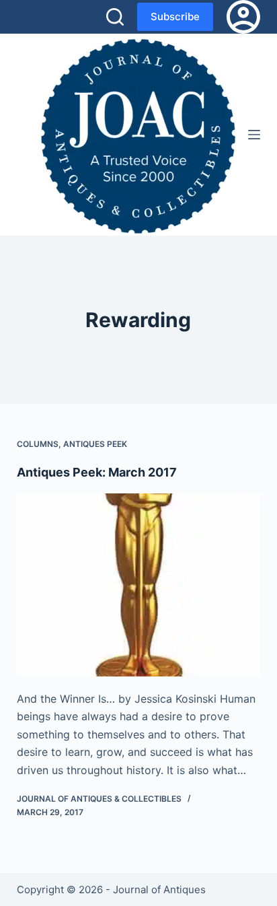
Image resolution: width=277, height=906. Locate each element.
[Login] (243, 17)
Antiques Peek (95, 444)
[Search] (115, 17)
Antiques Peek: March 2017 (97, 472)
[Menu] (254, 135)
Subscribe (175, 16)
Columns (37, 444)
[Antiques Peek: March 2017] (139, 584)
